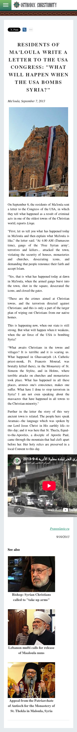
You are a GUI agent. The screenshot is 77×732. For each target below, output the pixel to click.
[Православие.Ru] (35, 5)
